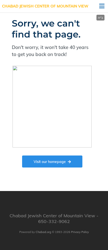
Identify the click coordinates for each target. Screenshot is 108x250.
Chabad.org (43, 232)
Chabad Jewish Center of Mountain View (45, 6)
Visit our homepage (50, 162)
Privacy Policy (80, 232)
